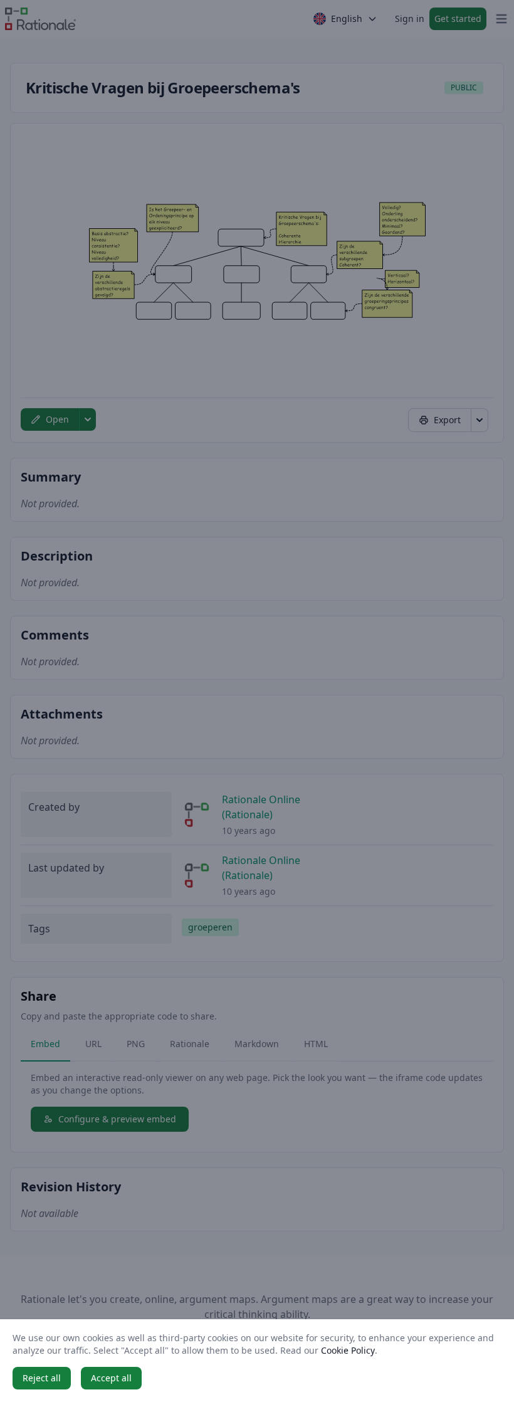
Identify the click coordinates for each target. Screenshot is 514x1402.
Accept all (111, 1378)
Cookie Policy (348, 1350)
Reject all (42, 1378)
